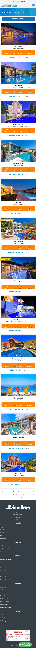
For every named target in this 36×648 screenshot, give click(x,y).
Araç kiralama (4, 527)
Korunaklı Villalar (19, 12)
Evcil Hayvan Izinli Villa (6, 599)
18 (23, 494)
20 (29, 494)
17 (19, 494)
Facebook (4, 615)
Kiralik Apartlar (4, 590)
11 (33, 491)
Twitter (3, 618)
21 (33, 494)
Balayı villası (3, 596)
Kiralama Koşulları (5, 549)
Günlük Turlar (4, 533)
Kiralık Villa (3, 587)
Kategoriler (3, 538)
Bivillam (14, 646)
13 (6, 494)
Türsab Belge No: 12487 (18, 1)
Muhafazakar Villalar (5, 607)
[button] (34, 34)
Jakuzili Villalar (4, 604)
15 (13, 494)
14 (9, 494)
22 (15, 497)
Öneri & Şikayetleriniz (6, 552)
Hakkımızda (3, 546)
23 (18, 497)
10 (29, 491)
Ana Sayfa (7, 12)
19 (26, 494)
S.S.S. (1, 536)
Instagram (4, 621)
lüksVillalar (3, 593)
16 (16, 494)
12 (3, 494)
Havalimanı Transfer (5, 530)
